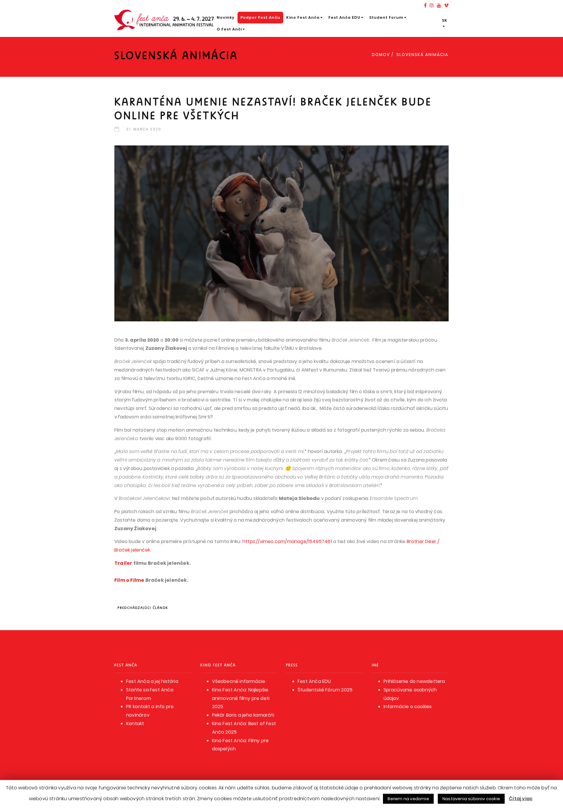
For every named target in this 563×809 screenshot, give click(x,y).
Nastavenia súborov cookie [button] (471, 799)
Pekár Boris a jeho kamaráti (243, 715)
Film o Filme (129, 580)
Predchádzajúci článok (143, 608)
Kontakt (135, 723)
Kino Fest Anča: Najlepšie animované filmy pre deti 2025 (241, 698)
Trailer (123, 563)
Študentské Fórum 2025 (325, 689)
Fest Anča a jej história (152, 681)
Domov (381, 54)
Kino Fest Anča (303, 17)
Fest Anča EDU (344, 17)
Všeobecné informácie (238, 681)
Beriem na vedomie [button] (408, 799)
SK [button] (444, 20)
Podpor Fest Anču (260, 17)
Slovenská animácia (422, 54)
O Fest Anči (229, 29)
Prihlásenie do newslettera (414, 681)
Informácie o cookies (408, 706)
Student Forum (386, 17)
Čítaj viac (521, 798)
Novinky (226, 17)
